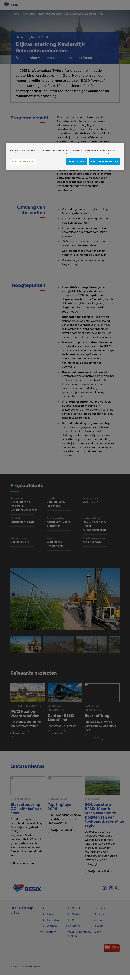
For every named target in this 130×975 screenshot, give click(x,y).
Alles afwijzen (76, 161)
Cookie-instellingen (23, 161)
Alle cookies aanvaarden (104, 161)
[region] (65, 156)
